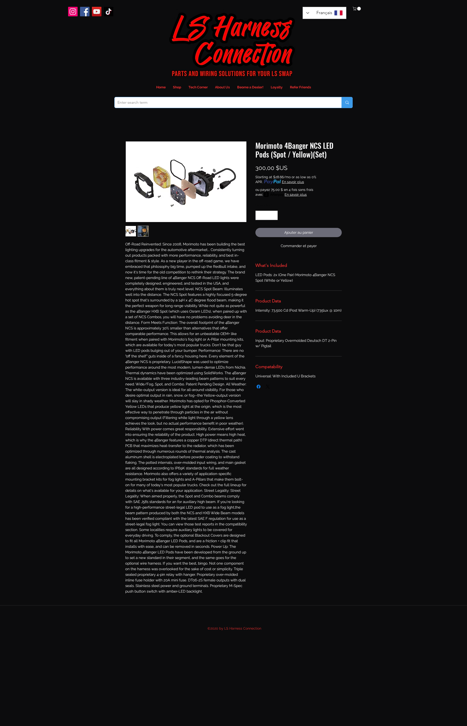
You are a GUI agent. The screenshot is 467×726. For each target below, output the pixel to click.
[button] (357, 8)
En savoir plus (293, 182)
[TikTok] (108, 11)
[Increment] (274, 215)
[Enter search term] (346, 102)
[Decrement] (259, 215)
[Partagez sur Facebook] (258, 387)
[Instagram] (73, 11)
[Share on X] (268, 387)
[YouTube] (96, 11)
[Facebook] (85, 11)
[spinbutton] (267, 215)
